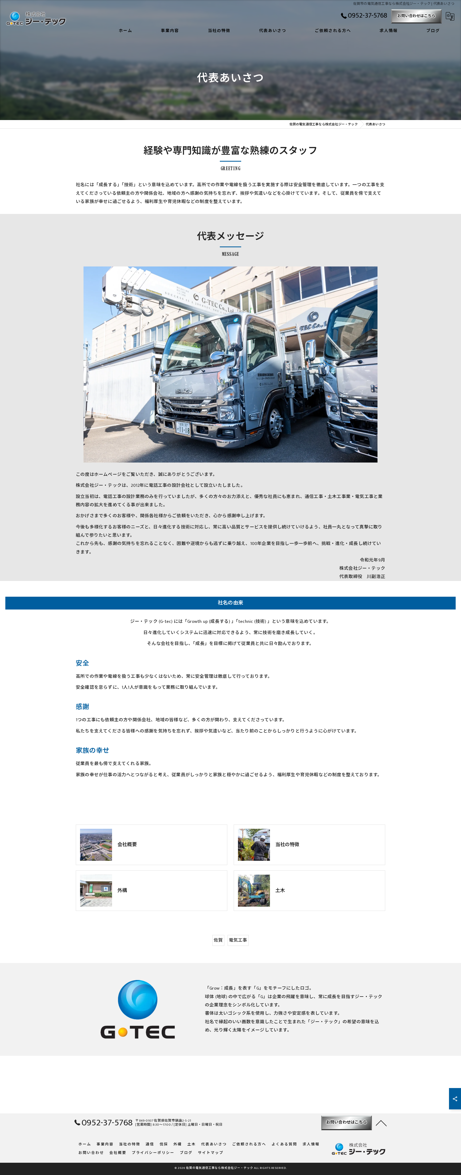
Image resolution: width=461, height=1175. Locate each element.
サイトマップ (211, 1153)
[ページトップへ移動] (381, 1122)
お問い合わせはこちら (416, 16)
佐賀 (218, 940)
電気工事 (238, 940)
